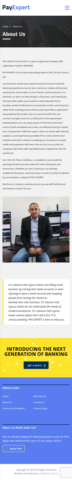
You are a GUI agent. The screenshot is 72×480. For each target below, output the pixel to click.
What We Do (39, 396)
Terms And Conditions (14, 408)
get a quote (35, 365)
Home (5, 26)
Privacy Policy (40, 408)
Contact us (38, 402)
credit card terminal (55, 135)
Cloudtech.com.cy (48, 473)
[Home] (16, 7)
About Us (7, 402)
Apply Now (16, 448)
